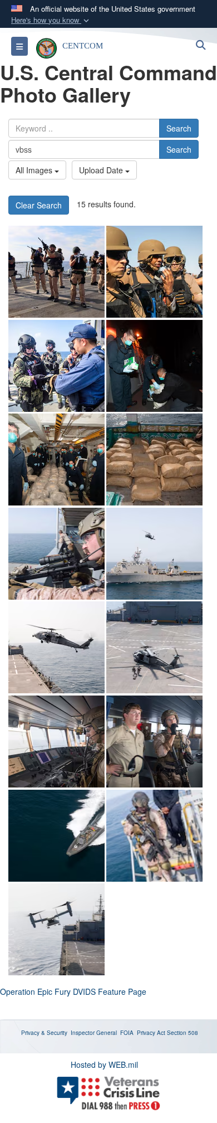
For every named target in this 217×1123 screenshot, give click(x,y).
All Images (35, 170)
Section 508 (182, 1033)
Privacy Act (151, 1033)
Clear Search (39, 205)
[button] (51, 20)
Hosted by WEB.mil (104, 1064)
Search (178, 128)
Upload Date (102, 170)
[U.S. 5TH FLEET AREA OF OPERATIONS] (56, 554)
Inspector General (94, 1033)
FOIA (127, 1033)
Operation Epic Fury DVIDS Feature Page (73, 991)
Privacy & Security (44, 1033)
